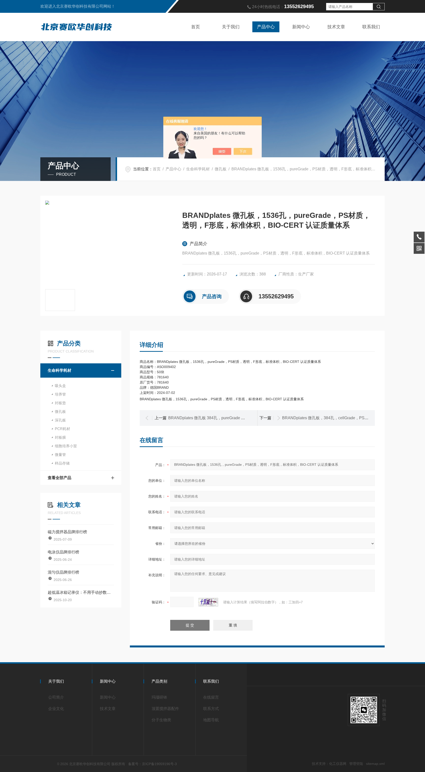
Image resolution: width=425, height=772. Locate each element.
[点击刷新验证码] (208, 602)
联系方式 (211, 709)
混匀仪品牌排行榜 (63, 572)
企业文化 (56, 709)
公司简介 (56, 697)
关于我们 (231, 26)
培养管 (60, 394)
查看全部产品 (59, 478)
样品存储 (62, 463)
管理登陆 (356, 764)
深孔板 (60, 420)
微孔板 (221, 169)
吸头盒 (60, 386)
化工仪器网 (337, 764)
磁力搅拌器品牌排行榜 (67, 532)
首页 (195, 26)
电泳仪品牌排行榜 (63, 552)
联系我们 (371, 26)
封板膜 (60, 437)
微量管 (60, 454)
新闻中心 (301, 26)
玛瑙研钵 (159, 697)
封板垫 (60, 403)
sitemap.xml (375, 764)
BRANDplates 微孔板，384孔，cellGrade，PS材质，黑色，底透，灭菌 (345, 418)
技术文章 (336, 26)
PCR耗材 (62, 429)
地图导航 (211, 720)
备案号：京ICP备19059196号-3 (152, 764)
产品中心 (266, 26)
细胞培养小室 (66, 446)
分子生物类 (161, 720)
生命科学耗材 (198, 169)
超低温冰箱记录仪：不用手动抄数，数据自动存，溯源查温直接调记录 (81, 592)
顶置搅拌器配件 (165, 709)
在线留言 (211, 697)
